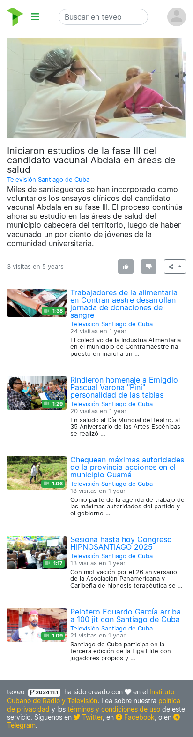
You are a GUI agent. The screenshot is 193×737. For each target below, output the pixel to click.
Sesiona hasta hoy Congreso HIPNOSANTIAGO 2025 (121, 543)
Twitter (91, 717)
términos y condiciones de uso (113, 709)
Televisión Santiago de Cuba (48, 179)
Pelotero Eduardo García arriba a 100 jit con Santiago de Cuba (125, 615)
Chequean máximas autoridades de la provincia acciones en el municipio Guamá (127, 467)
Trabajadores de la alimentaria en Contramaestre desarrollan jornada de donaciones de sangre (124, 304)
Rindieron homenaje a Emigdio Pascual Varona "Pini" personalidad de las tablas (124, 387)
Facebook (138, 717)
